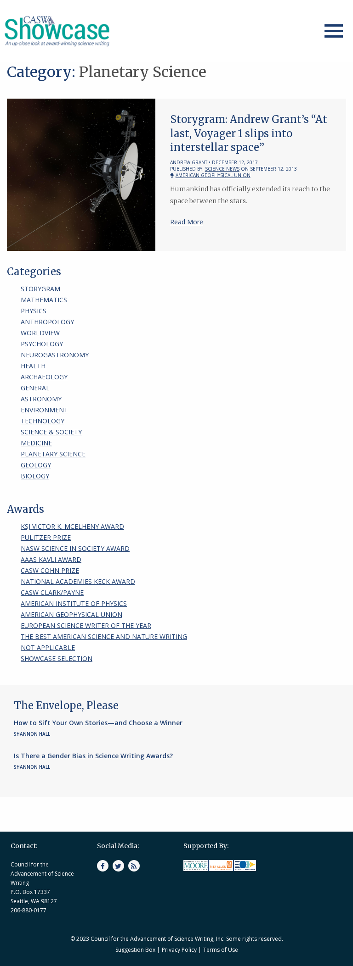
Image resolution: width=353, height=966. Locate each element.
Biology (35, 476)
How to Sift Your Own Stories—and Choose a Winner (98, 722)
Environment (44, 409)
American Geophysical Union (213, 175)
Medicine (36, 443)
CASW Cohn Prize (50, 570)
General (35, 387)
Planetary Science (53, 454)
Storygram (40, 288)
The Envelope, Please (66, 705)
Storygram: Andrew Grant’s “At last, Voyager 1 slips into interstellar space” (248, 133)
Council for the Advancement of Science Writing (42, 874)
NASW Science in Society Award (75, 548)
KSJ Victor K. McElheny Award (72, 526)
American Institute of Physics (74, 603)
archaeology (44, 376)
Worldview (40, 332)
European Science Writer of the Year (86, 625)
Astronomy (41, 398)
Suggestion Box (135, 950)
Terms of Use (220, 950)
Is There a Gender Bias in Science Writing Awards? (93, 755)
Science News (222, 169)
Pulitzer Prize (46, 537)
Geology (36, 465)
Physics (33, 310)
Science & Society (51, 431)
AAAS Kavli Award (51, 559)
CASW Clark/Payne (52, 592)
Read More (186, 221)
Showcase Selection (56, 658)
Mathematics (44, 299)
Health (33, 365)
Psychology (42, 343)
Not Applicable (48, 647)
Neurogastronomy (55, 354)
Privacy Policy (179, 950)
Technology (42, 420)
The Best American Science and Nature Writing (104, 636)
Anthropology (47, 321)
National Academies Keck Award (78, 581)
